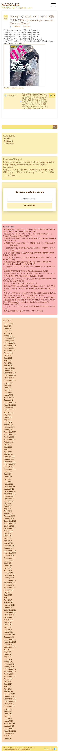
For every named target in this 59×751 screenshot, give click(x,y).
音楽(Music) (8, 141)
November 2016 (10, 612)
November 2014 (10, 672)
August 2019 (8, 531)
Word (29, 748)
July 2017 (7, 593)
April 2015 (8, 659)
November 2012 (10, 731)
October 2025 (9, 348)
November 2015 (10, 642)
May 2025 (7, 361)
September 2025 (10, 351)
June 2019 (8, 536)
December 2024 (10, 373)
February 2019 (9, 546)
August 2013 (8, 709)
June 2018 (8, 565)
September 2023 (10, 410)
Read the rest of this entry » (14, 88)
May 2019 (7, 538)
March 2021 (8, 484)
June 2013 (8, 714)
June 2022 (8, 447)
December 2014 (10, 669)
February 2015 (9, 664)
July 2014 (7, 682)
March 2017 (8, 603)
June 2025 (8, 358)
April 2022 (8, 452)
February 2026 (9, 338)
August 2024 (8, 383)
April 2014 (8, 689)
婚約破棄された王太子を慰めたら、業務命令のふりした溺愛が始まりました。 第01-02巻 (29, 244)
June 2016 (8, 625)
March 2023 (8, 425)
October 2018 (9, 556)
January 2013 (9, 726)
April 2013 (8, 719)
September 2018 (10, 558)
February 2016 (9, 635)
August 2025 (8, 353)
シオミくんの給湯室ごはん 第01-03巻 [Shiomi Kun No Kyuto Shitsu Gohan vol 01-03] (28, 254)
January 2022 (9, 459)
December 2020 (10, 491)
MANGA (27, 26)
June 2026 (8, 328)
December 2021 (10, 462)
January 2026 (9, 341)
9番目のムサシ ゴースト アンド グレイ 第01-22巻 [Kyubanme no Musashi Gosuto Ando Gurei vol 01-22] (27, 235)
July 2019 (7, 533)
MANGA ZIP (8, 748)
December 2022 (10, 432)
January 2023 (9, 430)
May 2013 (7, 716)
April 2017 (8, 600)
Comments (22, 749)
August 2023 (8, 412)
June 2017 (8, 595)
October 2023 (9, 407)
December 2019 (10, 521)
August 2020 (8, 501)
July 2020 (7, 504)
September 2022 (10, 440)
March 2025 (8, 365)
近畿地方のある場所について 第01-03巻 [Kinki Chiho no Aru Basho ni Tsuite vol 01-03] (29, 239)
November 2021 (10, 464)
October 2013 (9, 704)
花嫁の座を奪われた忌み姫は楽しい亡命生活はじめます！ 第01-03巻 (29, 286)
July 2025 (7, 356)
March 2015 (8, 662)
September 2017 (10, 588)
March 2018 (8, 573)
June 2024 (8, 388)
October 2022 (9, 437)
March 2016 (8, 632)
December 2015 (10, 640)
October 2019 (9, 526)
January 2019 (9, 548)
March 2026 (8, 336)
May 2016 (7, 627)
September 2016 (10, 617)
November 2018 (10, 553)
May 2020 (7, 509)
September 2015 (10, 647)
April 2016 (8, 630)
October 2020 (9, 496)
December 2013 (10, 699)
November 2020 (10, 494)
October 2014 (9, 674)
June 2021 (8, 477)
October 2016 (9, 615)
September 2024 (10, 380)
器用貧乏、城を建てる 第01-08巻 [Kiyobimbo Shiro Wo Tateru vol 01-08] (29, 290)
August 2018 (8, 561)
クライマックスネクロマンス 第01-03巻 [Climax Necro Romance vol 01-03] (29, 307)
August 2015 (8, 649)
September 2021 (10, 469)
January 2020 (9, 519)
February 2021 (9, 486)
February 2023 (9, 427)
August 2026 (8, 323)
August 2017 (8, 590)
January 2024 (9, 400)
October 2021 (9, 467)
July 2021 (7, 474)
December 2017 (10, 580)
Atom (14, 749)
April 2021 (8, 482)
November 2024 (10, 375)
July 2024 (7, 385)
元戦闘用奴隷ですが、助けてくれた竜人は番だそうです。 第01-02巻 (29, 274)
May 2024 (7, 390)
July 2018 (7, 563)
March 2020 (8, 514)
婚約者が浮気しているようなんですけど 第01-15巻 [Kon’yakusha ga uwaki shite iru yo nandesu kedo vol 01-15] (29, 230)
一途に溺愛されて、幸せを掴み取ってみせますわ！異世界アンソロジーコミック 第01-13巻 (29, 249)
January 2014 (9, 696)
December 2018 (10, 551)
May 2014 (7, 686)
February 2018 (9, 575)
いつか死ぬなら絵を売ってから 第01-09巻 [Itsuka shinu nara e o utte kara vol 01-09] (29, 258)
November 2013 (10, 701)
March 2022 (8, 454)
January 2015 (9, 667)
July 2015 (7, 652)
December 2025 (10, 343)
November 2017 (10, 583)
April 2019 (8, 541)
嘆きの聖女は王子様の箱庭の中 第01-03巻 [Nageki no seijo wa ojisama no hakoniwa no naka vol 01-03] (27, 263)
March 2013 (8, 721)
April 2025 (8, 363)
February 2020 (9, 516)
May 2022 (7, 449)
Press (33, 748)
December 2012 (10, 728)
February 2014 (9, 694)
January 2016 (9, 637)
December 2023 (10, 402)
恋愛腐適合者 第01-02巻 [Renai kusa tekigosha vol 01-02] (26, 271)
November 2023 (10, 405)
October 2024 (9, 378)
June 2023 (8, 417)
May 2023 (7, 420)
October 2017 (9, 585)
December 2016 (10, 610)
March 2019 (8, 543)
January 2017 (9, 607)
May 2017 (7, 598)
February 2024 (9, 398)
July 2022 (7, 444)
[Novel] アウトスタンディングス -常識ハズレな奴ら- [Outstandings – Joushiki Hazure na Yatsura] (32, 20)
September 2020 (10, 499)
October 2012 (9, 733)
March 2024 (8, 395)
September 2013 (10, 706)
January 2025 (9, 370)
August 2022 (8, 442)
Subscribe (29, 205)
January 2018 (9, 578)
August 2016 (8, 620)
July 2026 (7, 326)
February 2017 (9, 605)
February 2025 (9, 368)
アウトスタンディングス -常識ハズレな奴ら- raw (35, 102)
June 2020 (8, 506)
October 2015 (9, 644)
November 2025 (10, 346)
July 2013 (7, 711)
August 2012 (8, 736)
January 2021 (9, 489)
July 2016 (7, 622)
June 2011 (8, 738)
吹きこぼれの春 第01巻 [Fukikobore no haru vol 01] (23, 311)
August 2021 (8, 472)
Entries (6, 749)
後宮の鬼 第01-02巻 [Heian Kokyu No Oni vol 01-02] (23, 276)
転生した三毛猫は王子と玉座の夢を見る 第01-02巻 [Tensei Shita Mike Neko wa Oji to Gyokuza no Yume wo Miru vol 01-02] (29, 294)
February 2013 (9, 724)
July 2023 (7, 415)
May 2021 (7, 479)
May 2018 (7, 568)
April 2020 (8, 511)
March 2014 (8, 691)
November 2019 (10, 523)
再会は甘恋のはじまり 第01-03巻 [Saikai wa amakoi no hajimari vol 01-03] (29, 267)
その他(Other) (9, 144)
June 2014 (8, 684)
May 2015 (7, 657)
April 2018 (8, 570)
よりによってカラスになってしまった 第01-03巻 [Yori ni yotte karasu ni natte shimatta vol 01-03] (29, 280)
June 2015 (8, 654)
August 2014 (8, 679)
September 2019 (10, 528)
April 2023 (8, 422)
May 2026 (7, 331)
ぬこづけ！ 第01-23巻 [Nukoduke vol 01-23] (20, 283)
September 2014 (10, 677)
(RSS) (10, 749)
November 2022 (10, 435)
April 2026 (8, 333)
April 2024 (8, 393)
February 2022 (9, 457)
